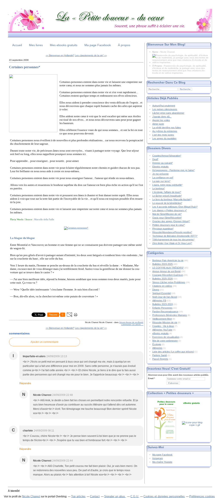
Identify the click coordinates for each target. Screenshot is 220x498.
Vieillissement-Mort (162, 318)
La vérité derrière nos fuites (166, 127)
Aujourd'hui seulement (163, 105)
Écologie (156, 344)
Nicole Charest (31, 496)
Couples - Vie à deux (163, 326)
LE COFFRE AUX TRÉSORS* (168, 267)
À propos (124, 45)
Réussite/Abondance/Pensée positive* (172, 232)
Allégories (157, 348)
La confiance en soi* (162, 177)
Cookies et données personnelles (164, 496)
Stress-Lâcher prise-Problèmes (168, 282)
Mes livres (36, 45)
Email (150, 378)
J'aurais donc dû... (161, 116)
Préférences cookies (202, 496)
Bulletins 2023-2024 (162, 304)
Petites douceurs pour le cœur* (168, 225)
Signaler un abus (115, 496)
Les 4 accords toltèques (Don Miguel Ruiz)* (175, 206)
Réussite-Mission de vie (164, 322)
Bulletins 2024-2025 (162, 264)
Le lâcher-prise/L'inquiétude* (167, 195)
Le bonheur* (158, 188)
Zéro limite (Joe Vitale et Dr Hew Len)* (172, 243)
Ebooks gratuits (160, 166)
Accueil (17, 45)
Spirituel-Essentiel (161, 293)
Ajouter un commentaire (44, 341)
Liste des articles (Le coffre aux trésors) (173, 351)
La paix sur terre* (161, 181)
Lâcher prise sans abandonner (168, 113)
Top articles (78, 496)
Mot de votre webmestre (165, 340)
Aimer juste (158, 124)
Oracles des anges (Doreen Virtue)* (171, 221)
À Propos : (158, 66)
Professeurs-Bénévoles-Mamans (169, 315)
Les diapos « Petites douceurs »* (169, 210)
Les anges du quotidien (164, 138)
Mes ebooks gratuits (63, 45)
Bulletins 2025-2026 (162, 278)
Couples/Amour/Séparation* (166, 155)
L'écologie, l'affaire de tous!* (166, 192)
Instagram (157, 458)
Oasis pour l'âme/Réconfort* (167, 217)
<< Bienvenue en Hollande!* (60, 55)
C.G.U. (134, 496)
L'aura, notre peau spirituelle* (167, 185)
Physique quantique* (163, 228)
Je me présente (160, 174)
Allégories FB (159, 300)
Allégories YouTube (162, 329)
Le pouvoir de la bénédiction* (167, 203)
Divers (155, 289)
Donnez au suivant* (162, 163)
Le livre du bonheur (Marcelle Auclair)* (172, 199)
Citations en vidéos (162, 286)
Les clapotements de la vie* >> (91, 55)
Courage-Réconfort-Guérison (167, 275)
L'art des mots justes (163, 135)
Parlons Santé (159, 355)
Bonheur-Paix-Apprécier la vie (167, 260)
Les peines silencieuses (164, 109)
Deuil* (155, 159)
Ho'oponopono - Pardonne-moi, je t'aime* (173, 170)
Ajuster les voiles (161, 120)
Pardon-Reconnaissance (165, 311)
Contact (95, 496)
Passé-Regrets (160, 359)
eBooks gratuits (160, 333)
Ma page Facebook (97, 45)
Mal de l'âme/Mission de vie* (167, 214)
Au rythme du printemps (164, 131)
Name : (156, 52)
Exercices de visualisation (165, 337)
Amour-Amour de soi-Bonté (131, 322)
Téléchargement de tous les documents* (173, 239)
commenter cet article (131, 324)
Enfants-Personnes (162, 308)
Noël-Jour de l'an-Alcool (164, 297)
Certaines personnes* (24, 67)
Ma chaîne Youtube (162, 462)
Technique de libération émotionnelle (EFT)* (174, 236)
